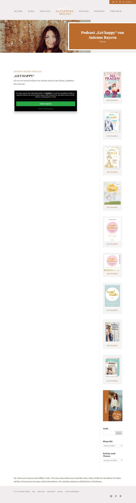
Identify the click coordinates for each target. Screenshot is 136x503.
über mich (115, 11)
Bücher (18, 11)
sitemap (60, 492)
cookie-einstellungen (72, 492)
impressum (41, 492)
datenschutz (51, 492)
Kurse (31, 11)
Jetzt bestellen (112, 100)
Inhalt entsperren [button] (45, 104)
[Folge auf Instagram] (111, 496)
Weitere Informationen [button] (45, 109)
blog (33, 492)
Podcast (102, 41)
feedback (99, 11)
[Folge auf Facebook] (116, 496)
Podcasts (45, 11)
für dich (84, 11)
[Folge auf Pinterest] (120, 496)
